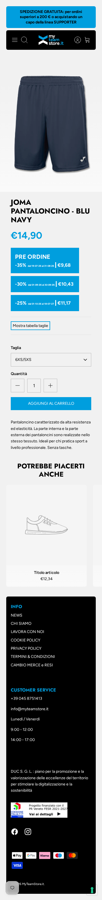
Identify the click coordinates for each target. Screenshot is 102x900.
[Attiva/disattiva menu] (14, 40)
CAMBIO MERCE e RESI (32, 665)
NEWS (16, 615)
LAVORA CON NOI (27, 631)
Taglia (16, 347)
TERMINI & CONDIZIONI (33, 656)
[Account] (75, 40)
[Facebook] (14, 832)
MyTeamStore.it (33, 884)
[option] (51, 124)
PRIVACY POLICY (26, 648)
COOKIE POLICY (25, 640)
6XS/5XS (23, 359)
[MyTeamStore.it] (51, 40)
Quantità (19, 373)
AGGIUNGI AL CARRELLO (51, 403)
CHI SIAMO (21, 623)
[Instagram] (28, 832)
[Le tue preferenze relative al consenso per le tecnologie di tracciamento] (92, 890)
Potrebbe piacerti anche (51, 470)
